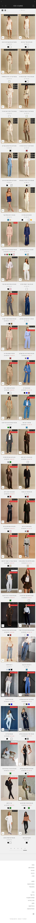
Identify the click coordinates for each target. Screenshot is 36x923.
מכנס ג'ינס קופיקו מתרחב (27, 318)
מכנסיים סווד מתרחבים (26, 803)
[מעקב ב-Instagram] (33, 914)
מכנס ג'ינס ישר (27, 422)
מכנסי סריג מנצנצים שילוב (26, 734)
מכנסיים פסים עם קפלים (26, 768)
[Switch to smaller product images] (2, 10)
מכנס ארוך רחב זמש (26, 457)
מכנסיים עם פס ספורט (9, 457)
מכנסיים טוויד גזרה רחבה (9, 595)
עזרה (33, 892)
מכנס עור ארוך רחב (9, 491)
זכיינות (32, 873)
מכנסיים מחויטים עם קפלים (26, 353)
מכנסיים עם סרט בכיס (9, 526)
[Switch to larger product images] (5, 10)
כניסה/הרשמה (30, 884)
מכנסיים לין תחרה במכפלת (26, 180)
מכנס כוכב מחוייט (27, 215)
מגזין (33, 876)
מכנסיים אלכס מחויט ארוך (9, 180)
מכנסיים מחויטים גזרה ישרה (26, 630)
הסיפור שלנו (31, 867)
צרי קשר (32, 895)
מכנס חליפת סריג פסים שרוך (26, 561)
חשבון (32, 881)
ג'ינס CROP (9, 664)
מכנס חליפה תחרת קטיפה (9, 630)
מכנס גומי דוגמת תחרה (26, 284)
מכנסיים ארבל (9, 699)
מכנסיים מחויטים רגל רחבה (9, 249)
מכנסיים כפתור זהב (9, 388)
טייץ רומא (9, 803)
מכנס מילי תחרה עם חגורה (9, 111)
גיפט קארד (31, 887)
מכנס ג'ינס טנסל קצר (9, 215)
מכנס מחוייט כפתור (26, 491)
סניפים (32, 870)
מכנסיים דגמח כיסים (9, 837)
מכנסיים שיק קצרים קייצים (9, 42)
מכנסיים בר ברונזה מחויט (27, 145)
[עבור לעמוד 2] (11, 848)
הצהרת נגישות (30, 908)
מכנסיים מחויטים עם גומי (9, 284)
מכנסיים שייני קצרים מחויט (26, 76)
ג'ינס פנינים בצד (26, 664)
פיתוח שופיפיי (13, 918)
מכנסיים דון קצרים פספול (27, 111)
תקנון (33, 903)
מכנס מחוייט (26, 388)
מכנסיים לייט (9, 734)
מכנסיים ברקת (27, 837)
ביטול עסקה (31, 906)
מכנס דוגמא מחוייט (9, 353)
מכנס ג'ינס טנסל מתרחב (26, 249)
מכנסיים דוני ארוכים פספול (9, 76)
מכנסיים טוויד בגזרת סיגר (9, 768)
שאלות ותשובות (30, 897)
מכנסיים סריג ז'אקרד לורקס (9, 561)
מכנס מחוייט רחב (26, 526)
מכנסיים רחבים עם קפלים (27, 699)
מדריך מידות (31, 900)
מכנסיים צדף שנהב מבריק (9, 145)
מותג (33, 865)
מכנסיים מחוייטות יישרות (9, 318)
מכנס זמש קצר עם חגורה (26, 595)
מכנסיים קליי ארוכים (26, 42)
